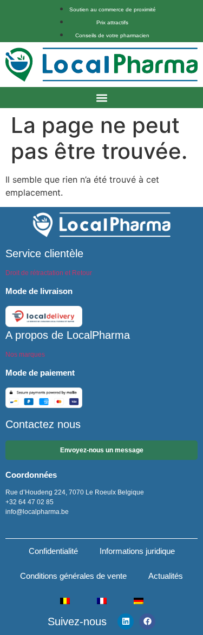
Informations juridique (137, 551)
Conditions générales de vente (73, 575)
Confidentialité (53, 551)
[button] (101, 97)
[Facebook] (147, 621)
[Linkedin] (125, 621)
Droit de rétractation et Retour (48, 273)
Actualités (165, 575)
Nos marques (25, 354)
